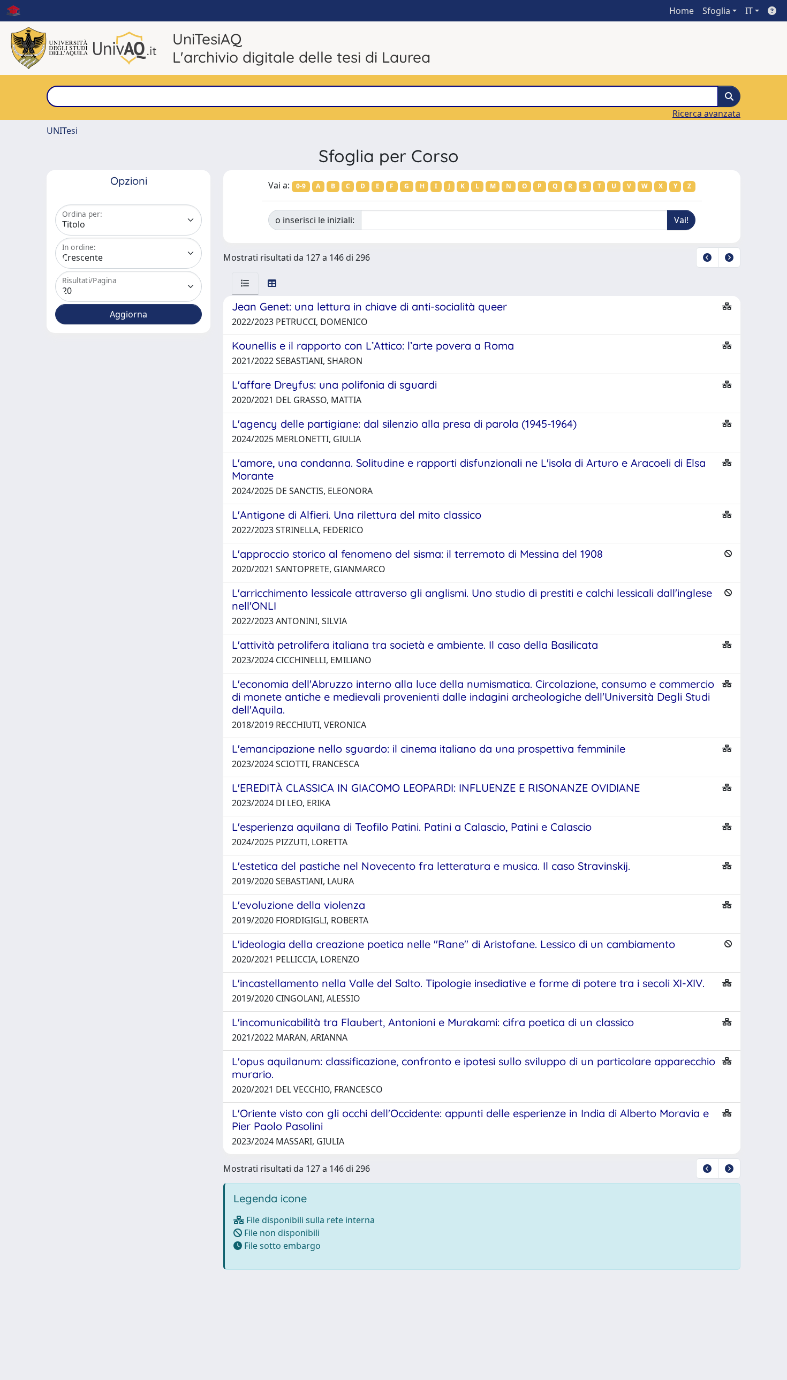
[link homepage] (17, 10)
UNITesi (62, 131)
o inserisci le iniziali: (314, 220)
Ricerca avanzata (706, 113)
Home (681, 11)
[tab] (245, 283)
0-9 (301, 186)
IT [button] (749, 11)
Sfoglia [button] (716, 11)
